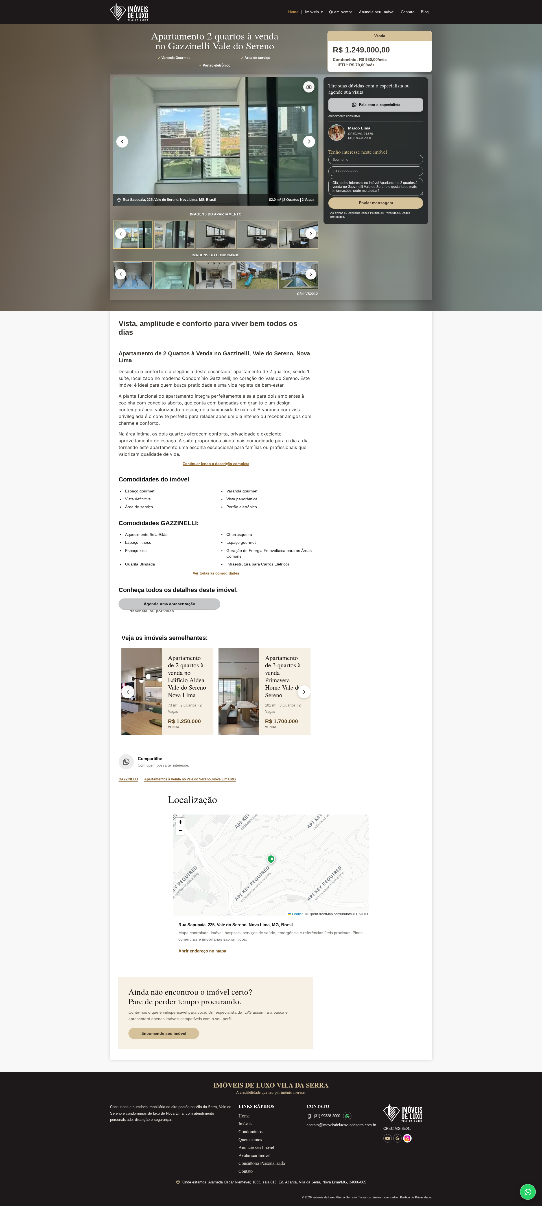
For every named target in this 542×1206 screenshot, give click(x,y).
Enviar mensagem (376, 203)
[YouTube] (387, 1138)
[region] (215, 141)
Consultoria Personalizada (262, 1163)
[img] (271, 865)
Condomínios (251, 1131)
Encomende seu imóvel (163, 1033)
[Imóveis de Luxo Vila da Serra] (129, 12)
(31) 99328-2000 (359, 138)
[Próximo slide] (309, 142)
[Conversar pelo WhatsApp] (347, 1116)
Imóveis (314, 12)
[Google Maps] (397, 1138)
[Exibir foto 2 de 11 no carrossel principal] (174, 275)
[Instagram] (407, 1138)
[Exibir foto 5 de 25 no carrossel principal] (298, 235)
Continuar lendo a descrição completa (216, 464)
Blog (425, 12)
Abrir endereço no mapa (202, 950)
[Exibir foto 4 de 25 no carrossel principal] (257, 235)
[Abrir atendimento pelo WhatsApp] (528, 1192)
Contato (408, 12)
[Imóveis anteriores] (127, 691)
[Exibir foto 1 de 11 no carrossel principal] (133, 275)
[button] (271, 860)
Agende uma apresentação (169, 604)
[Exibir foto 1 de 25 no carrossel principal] (133, 235)
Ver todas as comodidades (216, 573)
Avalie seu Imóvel (254, 1155)
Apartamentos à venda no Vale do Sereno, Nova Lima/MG (190, 779)
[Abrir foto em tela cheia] (215, 141)
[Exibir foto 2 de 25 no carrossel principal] (174, 235)
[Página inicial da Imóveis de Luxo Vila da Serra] (407, 1113)
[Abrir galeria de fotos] (308, 87)
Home (293, 12)
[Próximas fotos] (310, 233)
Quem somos (341, 12)
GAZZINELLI (128, 779)
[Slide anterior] (122, 142)
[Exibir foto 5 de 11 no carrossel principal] (298, 275)
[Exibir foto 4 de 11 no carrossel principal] (257, 275)
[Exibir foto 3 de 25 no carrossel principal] (216, 235)
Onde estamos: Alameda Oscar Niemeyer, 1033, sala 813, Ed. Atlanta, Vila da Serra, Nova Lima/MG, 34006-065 (274, 1182)
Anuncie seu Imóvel (377, 12)
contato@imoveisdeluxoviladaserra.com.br (341, 1125)
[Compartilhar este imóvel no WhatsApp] (126, 761)
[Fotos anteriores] (120, 233)
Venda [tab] (379, 36)
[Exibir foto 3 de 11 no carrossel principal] (216, 275)
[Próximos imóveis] (304, 691)
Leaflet (297, 913)
